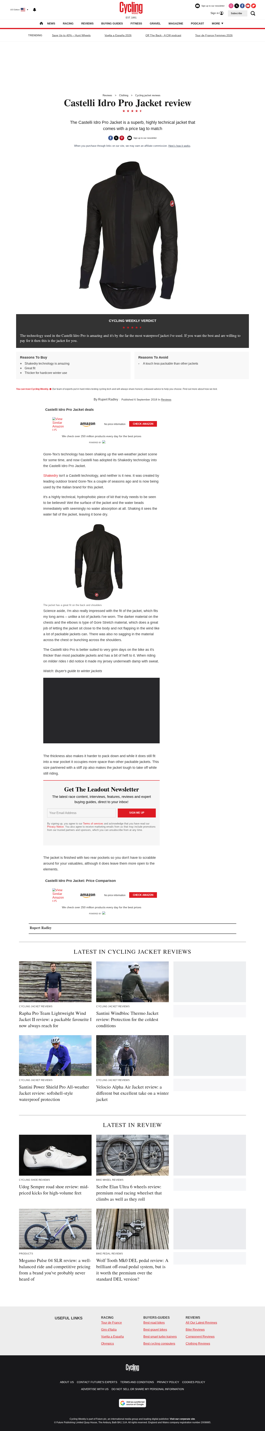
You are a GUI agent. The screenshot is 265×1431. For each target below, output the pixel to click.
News (51, 23)
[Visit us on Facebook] (242, 5)
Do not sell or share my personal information (148, 1389)
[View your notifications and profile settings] (34, 10)
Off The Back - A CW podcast (163, 35)
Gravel (155, 23)
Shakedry (50, 476)
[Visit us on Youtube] (248, 5)
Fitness (136, 23)
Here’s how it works (179, 145)
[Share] (110, 138)
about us (67, 1382)
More (216, 23)
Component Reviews (200, 1336)
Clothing (123, 95)
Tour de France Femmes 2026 (214, 35)
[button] (101, 423)
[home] (41, 23)
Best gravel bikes (155, 1329)
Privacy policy (168, 1382)
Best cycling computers (159, 1343)
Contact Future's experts (97, 1382)
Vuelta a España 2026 (118, 35)
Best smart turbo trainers (160, 1336)
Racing (68, 23)
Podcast (197, 23)
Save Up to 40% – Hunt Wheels (71, 35)
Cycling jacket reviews (147, 95)
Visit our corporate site (182, 1419)
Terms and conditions (137, 1382)
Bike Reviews (195, 1329)
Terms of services (93, 823)
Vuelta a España (112, 1336)
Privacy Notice (55, 826)
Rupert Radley (108, 399)
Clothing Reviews (198, 1343)
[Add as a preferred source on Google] (132, 1403)
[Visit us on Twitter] (236, 5)
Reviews (87, 23)
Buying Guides (112, 23)
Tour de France (111, 1322)
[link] (60, 424)
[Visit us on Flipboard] (253, 5)
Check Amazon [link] (143, 423)
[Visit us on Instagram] (231, 5)
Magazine (176, 23)
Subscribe (236, 13)
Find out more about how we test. (200, 389)
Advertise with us (94, 1389)
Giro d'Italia (109, 1329)
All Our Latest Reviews (201, 1322)
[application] (101, 710)
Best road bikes (154, 1322)
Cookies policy (193, 1382)
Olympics (107, 1343)
